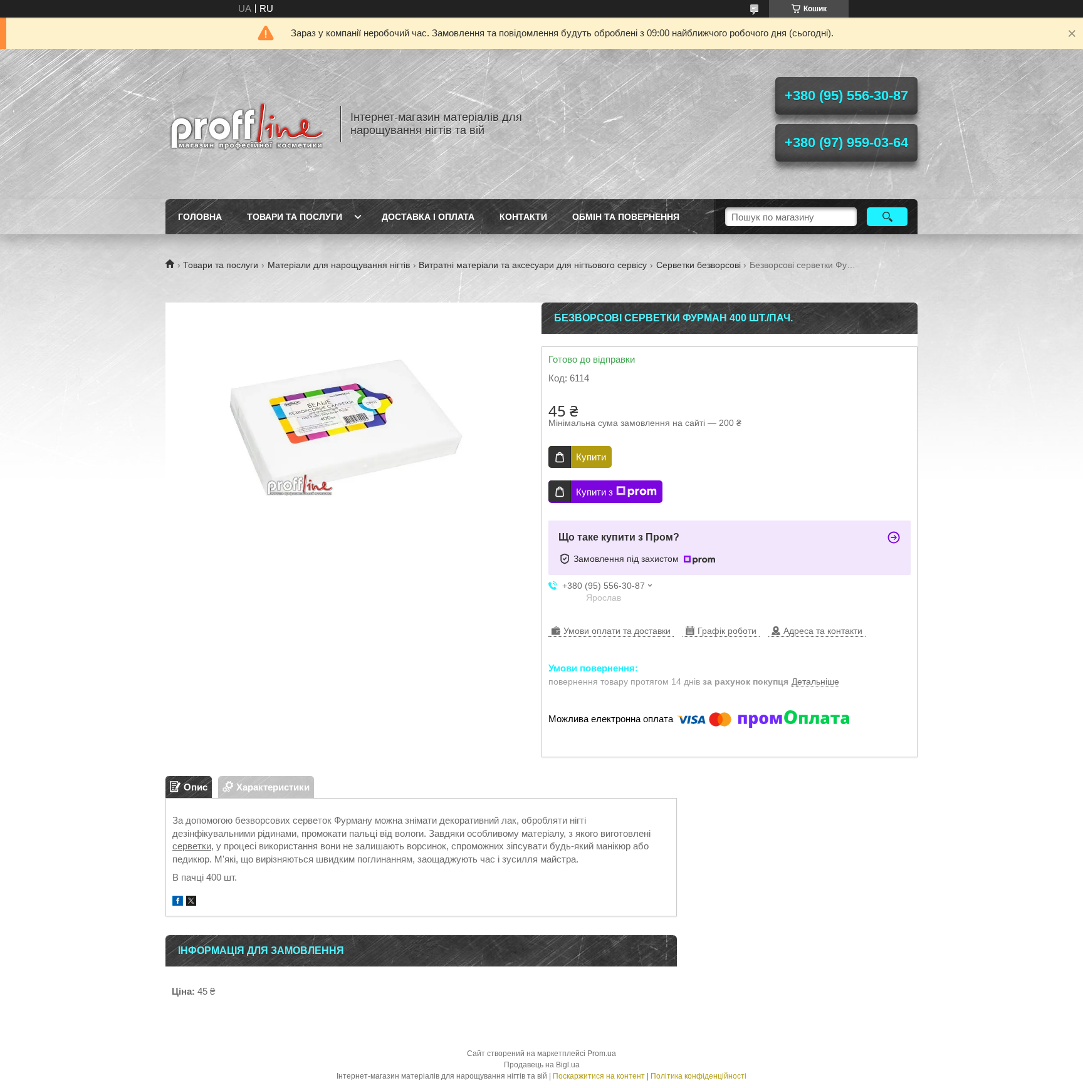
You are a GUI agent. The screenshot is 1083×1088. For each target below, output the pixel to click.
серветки (191, 846)
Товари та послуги (294, 217)
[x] (191, 902)
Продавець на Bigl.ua (542, 1064)
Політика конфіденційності (698, 1076)
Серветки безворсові (698, 265)
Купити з (594, 492)
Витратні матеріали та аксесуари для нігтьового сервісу (533, 265)
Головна (200, 217)
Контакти (523, 217)
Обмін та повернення (625, 217)
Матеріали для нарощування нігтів (339, 265)
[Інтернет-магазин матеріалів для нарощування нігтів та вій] (246, 124)
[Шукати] (887, 216)
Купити (591, 457)
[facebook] (177, 902)
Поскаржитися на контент (599, 1076)
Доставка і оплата (428, 217)
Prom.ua (601, 1053)
